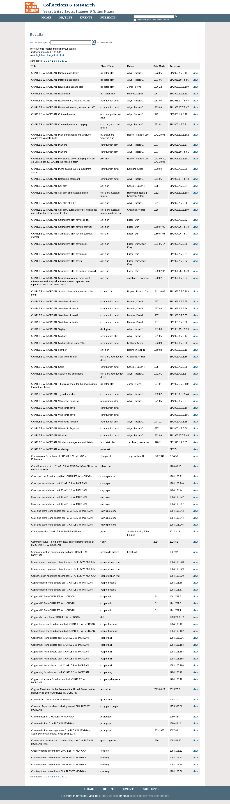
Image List (52, 55)
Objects (65, 18)
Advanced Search (161, 19)
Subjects (108, 18)
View (195, 73)
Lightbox (40, 55)
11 (66, 60)
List (62, 55)
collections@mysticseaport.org (149, 795)
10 (63, 60)
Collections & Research (69, 5)
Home (46, 18)
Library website (109, 795)
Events (86, 18)
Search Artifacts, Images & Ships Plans (78, 11)
